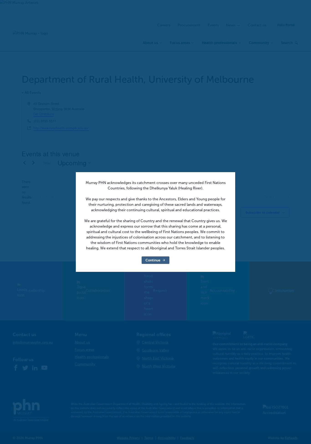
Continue (152, 260)
